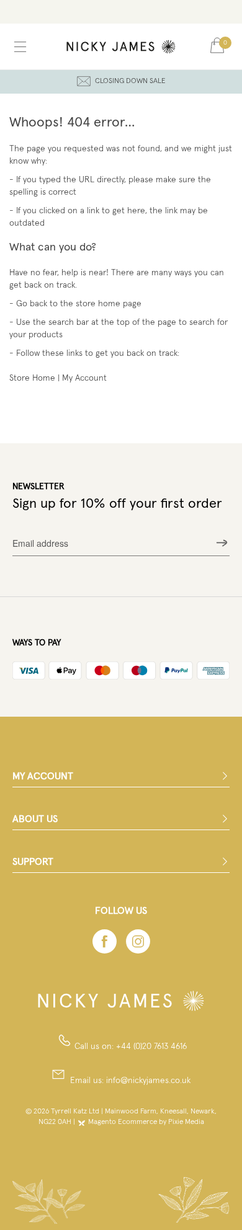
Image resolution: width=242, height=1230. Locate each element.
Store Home (32, 378)
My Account (84, 378)
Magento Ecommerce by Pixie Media (146, 1122)
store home (98, 303)
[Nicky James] (121, 46)
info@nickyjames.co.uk (148, 1080)
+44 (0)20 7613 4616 (151, 1046)
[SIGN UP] (222, 543)
